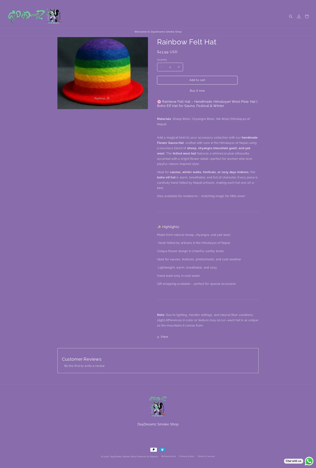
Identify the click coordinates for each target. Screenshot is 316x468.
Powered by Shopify (147, 456)
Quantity (162, 59)
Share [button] (164, 336)
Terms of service (206, 456)
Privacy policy (186, 456)
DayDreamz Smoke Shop (123, 456)
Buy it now (197, 90)
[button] (291, 16)
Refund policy (168, 456)
